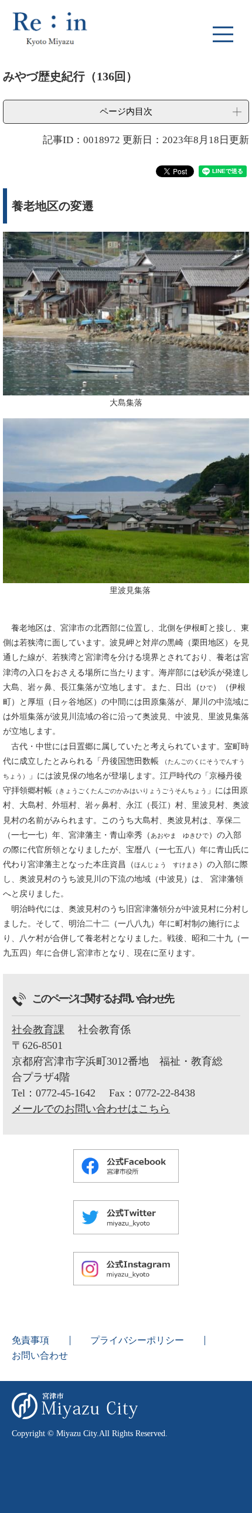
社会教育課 (38, 1029)
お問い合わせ (40, 1355)
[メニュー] (222, 34)
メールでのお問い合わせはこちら (91, 1109)
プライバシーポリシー (137, 1340)
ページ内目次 (126, 111)
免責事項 (30, 1340)
